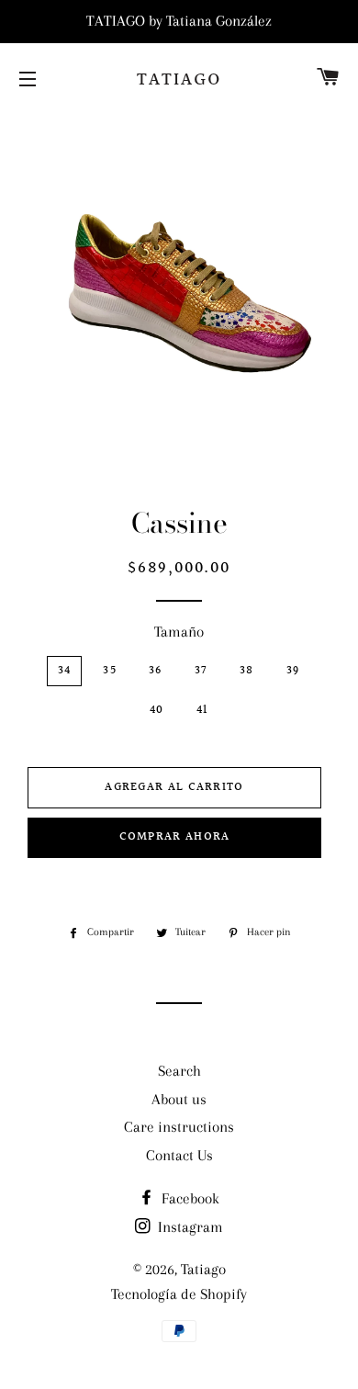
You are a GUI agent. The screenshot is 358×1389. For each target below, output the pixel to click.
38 (247, 670)
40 (157, 710)
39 (293, 670)
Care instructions (179, 1126)
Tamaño (179, 631)
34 (65, 670)
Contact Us (179, 1155)
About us (179, 1099)
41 (202, 710)
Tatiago (179, 80)
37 (201, 670)
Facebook (188, 1198)
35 (110, 670)
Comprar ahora (174, 837)
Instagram (188, 1227)
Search (179, 1070)
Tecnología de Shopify (179, 1294)
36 (155, 670)
